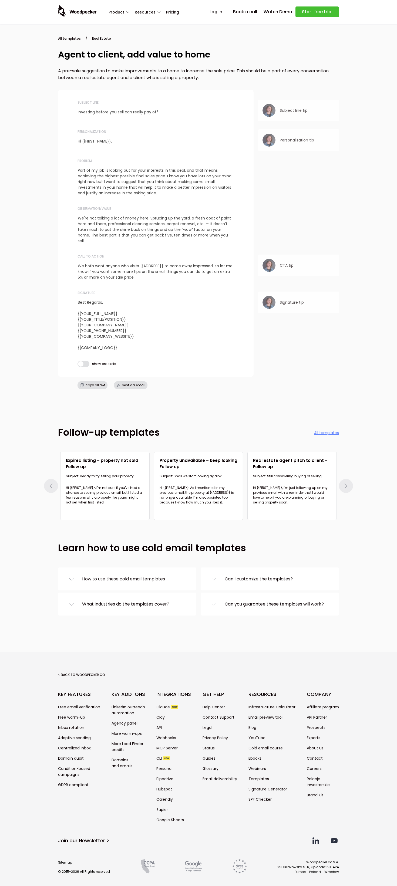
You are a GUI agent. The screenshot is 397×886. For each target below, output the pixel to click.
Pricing (172, 12)
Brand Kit (315, 795)
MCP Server (167, 748)
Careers (314, 768)
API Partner (317, 717)
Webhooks (166, 737)
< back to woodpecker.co (81, 674)
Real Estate (101, 38)
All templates (69, 38)
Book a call (245, 12)
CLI (162, 758)
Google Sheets (170, 820)
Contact (315, 758)
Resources (145, 12)
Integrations (173, 694)
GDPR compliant (73, 784)
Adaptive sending (74, 737)
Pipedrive (164, 779)
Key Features (74, 694)
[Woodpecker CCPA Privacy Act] (147, 866)
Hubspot (164, 789)
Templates (258, 779)
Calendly (164, 799)
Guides (209, 758)
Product (116, 12)
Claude (166, 707)
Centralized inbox (74, 748)
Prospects (316, 727)
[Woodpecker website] (77, 11)
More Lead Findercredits (127, 746)
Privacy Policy (215, 737)
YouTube (256, 737)
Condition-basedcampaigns (74, 771)
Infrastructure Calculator (271, 707)
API (159, 727)
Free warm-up (71, 717)
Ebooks (254, 758)
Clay (160, 717)
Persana (163, 768)
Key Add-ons (128, 694)
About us (315, 748)
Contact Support (218, 717)
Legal (207, 727)
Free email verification (79, 707)
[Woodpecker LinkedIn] (315, 840)
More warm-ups (127, 733)
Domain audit (71, 758)
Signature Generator (267, 789)
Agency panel (124, 723)
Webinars (257, 768)
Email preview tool (265, 717)
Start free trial (317, 12)
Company (319, 694)
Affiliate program (323, 707)
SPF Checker (260, 799)
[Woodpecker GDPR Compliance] (239, 866)
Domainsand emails (122, 763)
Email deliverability (220, 779)
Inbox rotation (71, 727)
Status (209, 748)
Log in (216, 12)
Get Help (213, 694)
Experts (313, 737)
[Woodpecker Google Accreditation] (193, 866)
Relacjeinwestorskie (318, 781)
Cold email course (265, 748)
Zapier (162, 809)
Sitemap (65, 862)
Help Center (214, 707)
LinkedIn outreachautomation (128, 710)
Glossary (210, 768)
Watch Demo (278, 12)
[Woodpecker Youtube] (334, 840)
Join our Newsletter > (83, 840)
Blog (252, 727)
